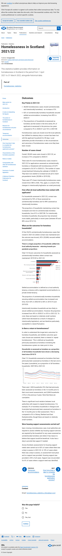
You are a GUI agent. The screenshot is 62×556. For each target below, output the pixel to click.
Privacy (52, 540)
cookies (9, 3)
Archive (11, 540)
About (3, 33)
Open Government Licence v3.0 (29, 547)
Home (2, 37)
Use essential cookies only (24, 21)
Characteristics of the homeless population (9, 154)
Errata (4, 98)
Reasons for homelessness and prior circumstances (9, 127)
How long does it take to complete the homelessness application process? (9, 146)
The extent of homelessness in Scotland (7, 120)
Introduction (6, 108)
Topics (9, 33)
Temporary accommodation (7, 134)
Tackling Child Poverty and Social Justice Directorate (20, 59)
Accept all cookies (8, 21)
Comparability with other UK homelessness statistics (9, 164)
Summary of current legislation (8, 171)
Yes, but (28, 517)
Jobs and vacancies (43, 540)
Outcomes (5, 139)
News (15, 33)
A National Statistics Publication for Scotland (8, 178)
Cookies (24, 540)
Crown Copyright (32, 540)
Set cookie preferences (43, 21)
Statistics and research (35, 33)
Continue (25, 524)
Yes (26, 508)
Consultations (49, 33)
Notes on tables (7, 159)
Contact (18, 540)
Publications (22, 33)
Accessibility (4, 540)
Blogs (56, 33)
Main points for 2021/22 (7, 103)
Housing (6, 61)
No (26, 513)
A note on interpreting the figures (9, 113)
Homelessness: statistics (12, 86)
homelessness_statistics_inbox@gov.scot (41, 493)
